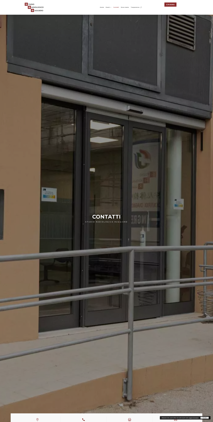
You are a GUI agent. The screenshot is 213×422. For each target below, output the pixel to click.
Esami (108, 7)
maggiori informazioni (194, 417)
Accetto (205, 418)
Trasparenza (135, 7)
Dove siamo (125, 7)
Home (102, 7)
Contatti (116, 7)
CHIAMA (170, 5)
